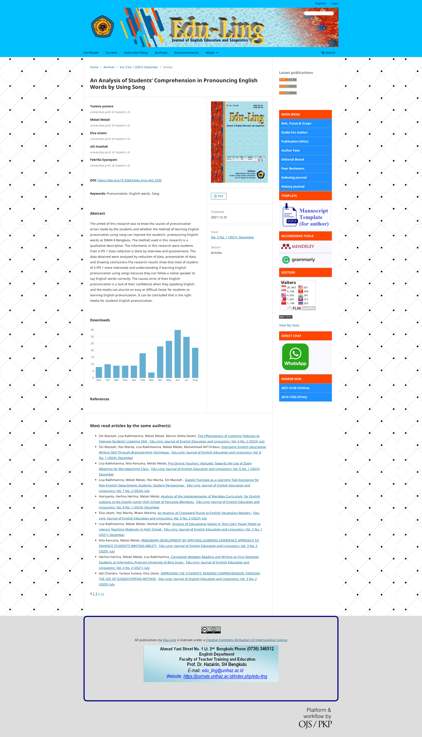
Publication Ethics (294, 141)
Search (329, 52)
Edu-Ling (169, 640)
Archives (161, 52)
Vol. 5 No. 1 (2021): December (139, 67)
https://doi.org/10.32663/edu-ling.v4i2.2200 (130, 180)
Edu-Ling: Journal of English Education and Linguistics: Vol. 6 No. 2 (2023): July (207, 441)
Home (94, 67)
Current (111, 52)
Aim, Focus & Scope (296, 123)
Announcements (187, 52)
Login (334, 3)
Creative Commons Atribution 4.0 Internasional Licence (246, 640)
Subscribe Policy (136, 52)
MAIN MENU (290, 114)
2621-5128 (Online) (295, 388)
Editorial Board (292, 159)
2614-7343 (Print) (294, 397)
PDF (220, 196)
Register (320, 3)
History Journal (292, 186)
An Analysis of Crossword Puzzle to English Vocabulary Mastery (204, 513)
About (210, 52)
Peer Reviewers (292, 168)
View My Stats (289, 325)
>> (102, 594)
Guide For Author (294, 132)
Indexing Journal (294, 177)
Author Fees (290, 150)
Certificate (91, 52)
